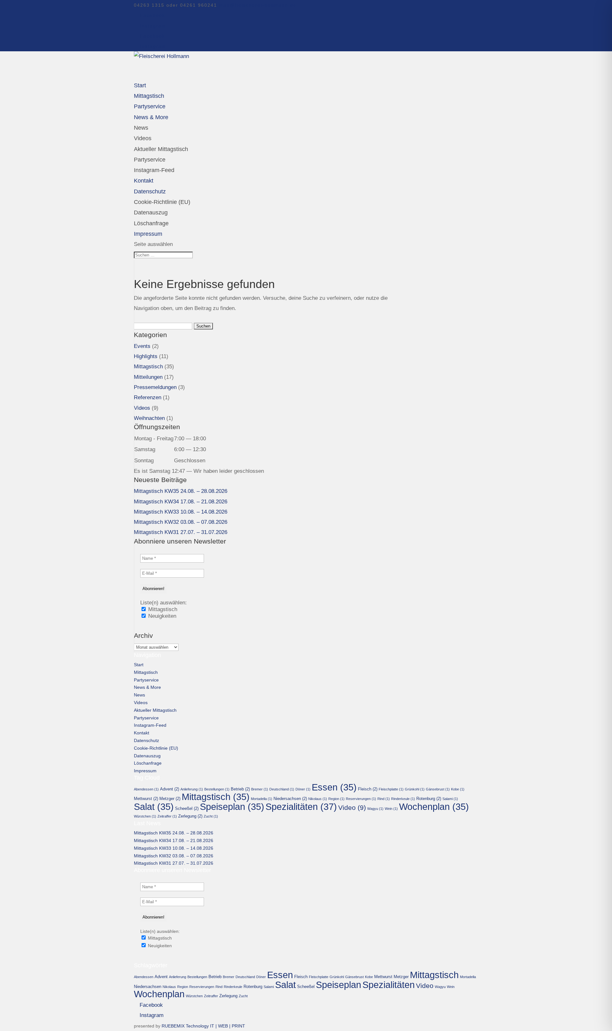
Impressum (145, 770)
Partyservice (149, 159)
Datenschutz (146, 740)
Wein (391, 809)
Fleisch (367, 789)
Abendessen (146, 789)
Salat (154, 807)
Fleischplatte (391, 789)
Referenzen (147, 397)
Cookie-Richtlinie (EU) (162, 202)
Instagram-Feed (154, 170)
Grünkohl (415, 789)
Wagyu (375, 809)
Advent (169, 789)
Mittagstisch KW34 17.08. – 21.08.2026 (180, 502)
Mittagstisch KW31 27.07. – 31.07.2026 (180, 532)
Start (138, 664)
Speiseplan (232, 807)
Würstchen (145, 816)
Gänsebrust (438, 789)
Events (142, 346)
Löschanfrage (151, 223)
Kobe (457, 789)
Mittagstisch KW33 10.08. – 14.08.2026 (180, 512)
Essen (334, 787)
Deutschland (281, 789)
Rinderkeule (403, 799)
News (141, 128)
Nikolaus (317, 799)
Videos (142, 138)
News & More (151, 117)
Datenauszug (151, 212)
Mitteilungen (148, 377)
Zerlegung (190, 816)
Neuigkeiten (161, 616)
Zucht (211, 816)
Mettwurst (146, 798)
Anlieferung (191, 789)
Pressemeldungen (155, 387)
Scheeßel (187, 808)
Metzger (169, 798)
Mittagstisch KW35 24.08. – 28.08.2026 (180, 491)
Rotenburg (428, 798)
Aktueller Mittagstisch (161, 149)
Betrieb (240, 789)
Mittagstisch (148, 367)
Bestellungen (216, 789)
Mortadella (261, 799)
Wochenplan (434, 807)
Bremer (259, 789)
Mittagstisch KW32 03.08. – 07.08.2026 (180, 522)
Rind (383, 799)
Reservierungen (361, 799)
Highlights (145, 356)
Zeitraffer (167, 816)
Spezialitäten (301, 806)
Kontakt (141, 732)
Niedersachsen (290, 798)
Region (336, 799)
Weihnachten (149, 418)
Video (352, 807)
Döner (302, 789)
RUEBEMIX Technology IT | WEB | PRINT (203, 1025)
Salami (450, 799)
